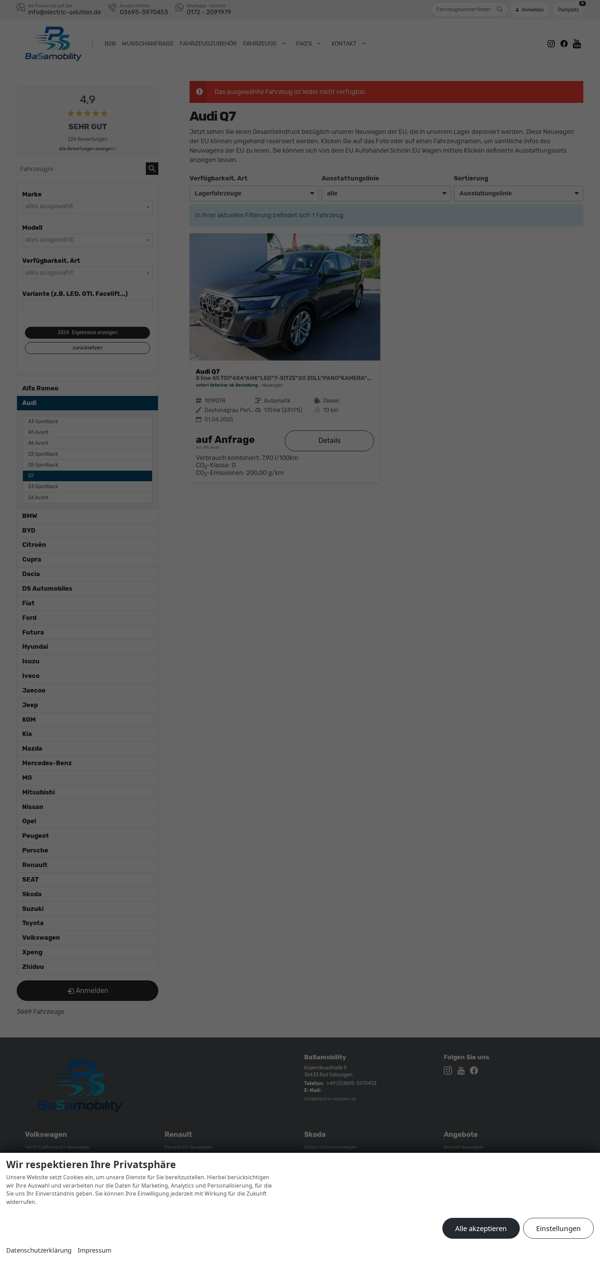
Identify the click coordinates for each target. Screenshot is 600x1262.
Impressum (94, 1250)
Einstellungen (558, 1228)
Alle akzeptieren (481, 1228)
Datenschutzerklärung (39, 1250)
